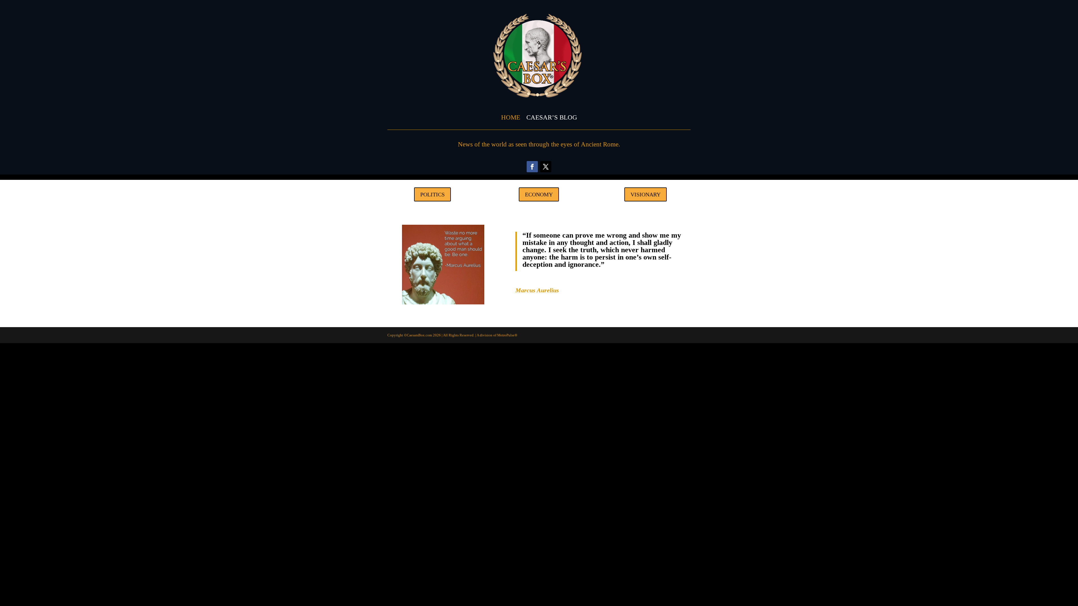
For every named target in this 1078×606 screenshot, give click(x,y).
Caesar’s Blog (551, 117)
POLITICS (432, 194)
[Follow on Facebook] (532, 166)
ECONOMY (539, 194)
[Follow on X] (545, 166)
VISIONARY (646, 194)
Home (510, 117)
